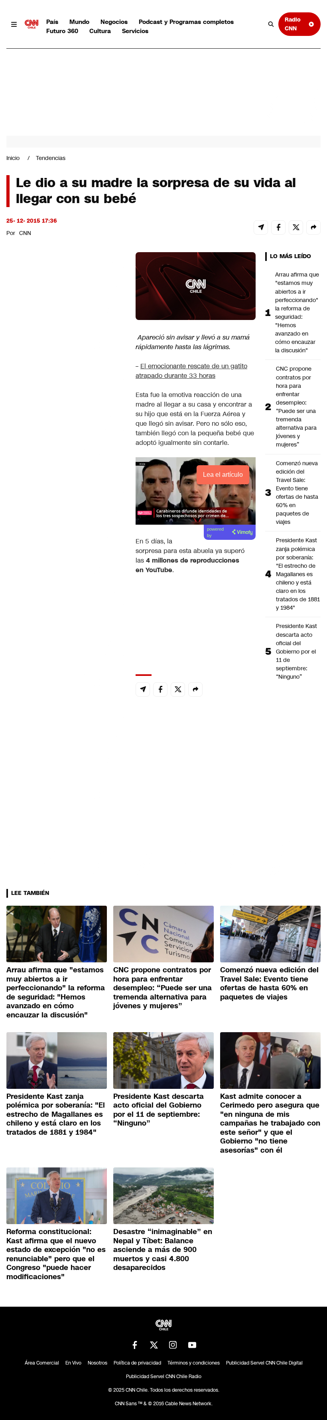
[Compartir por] (313, 227)
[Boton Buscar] (271, 24)
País (52, 22)
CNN (25, 233)
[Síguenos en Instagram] (173, 1345)
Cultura (100, 31)
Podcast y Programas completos (186, 22)
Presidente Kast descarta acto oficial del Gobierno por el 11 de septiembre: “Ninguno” (296, 651)
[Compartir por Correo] (261, 227)
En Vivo (73, 1363)
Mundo (79, 22)
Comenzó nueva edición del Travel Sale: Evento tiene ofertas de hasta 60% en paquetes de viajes (297, 492)
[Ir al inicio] (31, 24)
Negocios (114, 22)
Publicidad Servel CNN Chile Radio (163, 1376)
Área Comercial (42, 1363)
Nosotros (97, 1363)
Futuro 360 (62, 31)
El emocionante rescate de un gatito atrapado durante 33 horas (191, 370)
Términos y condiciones (193, 1363)
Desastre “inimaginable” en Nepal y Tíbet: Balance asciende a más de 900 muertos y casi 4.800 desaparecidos (162, 1249)
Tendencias (50, 158)
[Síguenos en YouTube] (192, 1345)
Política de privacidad (137, 1363)
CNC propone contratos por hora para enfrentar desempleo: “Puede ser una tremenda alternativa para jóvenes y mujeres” (296, 406)
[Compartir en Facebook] (278, 227)
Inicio (13, 158)
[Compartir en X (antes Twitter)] (296, 227)
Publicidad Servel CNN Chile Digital (264, 1363)
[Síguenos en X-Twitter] (154, 1345)
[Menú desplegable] (14, 24)
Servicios (135, 31)
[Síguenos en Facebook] (134, 1345)
